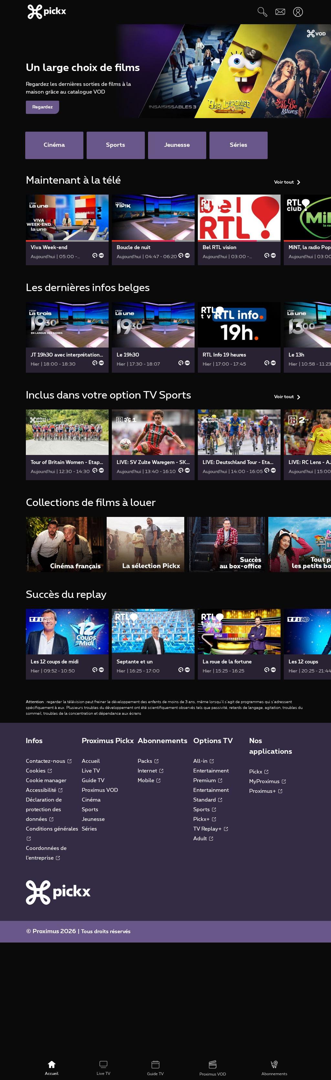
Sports (90, 809)
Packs (146, 761)
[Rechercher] (262, 12)
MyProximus (265, 781)
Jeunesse (93, 819)
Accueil (91, 761)
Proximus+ (263, 791)
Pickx (256, 771)
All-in (201, 761)
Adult (200, 838)
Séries (89, 829)
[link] (67, 230)
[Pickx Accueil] (58, 892)
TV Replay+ (208, 829)
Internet (148, 770)
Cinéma (91, 799)
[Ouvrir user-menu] (298, 12)
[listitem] (64, 544)
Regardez (42, 107)
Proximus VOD (100, 790)
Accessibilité (42, 790)
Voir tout (284, 182)
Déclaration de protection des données (44, 809)
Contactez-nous (46, 761)
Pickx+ (202, 819)
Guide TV (93, 780)
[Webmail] (280, 12)
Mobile (146, 780)
